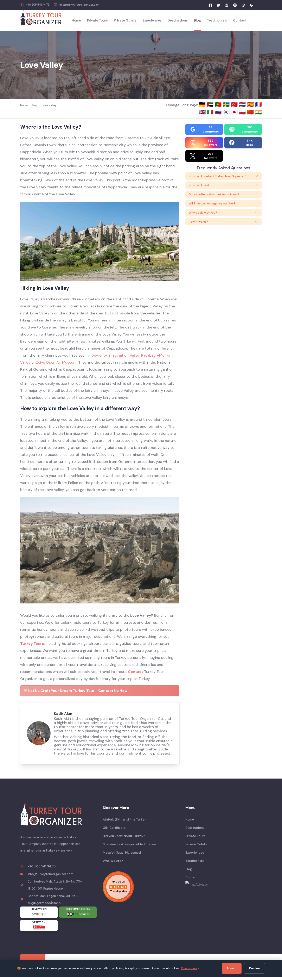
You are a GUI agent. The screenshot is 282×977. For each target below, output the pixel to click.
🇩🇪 (203, 104)
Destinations (178, 20)
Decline (254, 968)
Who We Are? (113, 861)
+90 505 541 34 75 (38, 4)
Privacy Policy (190, 968)
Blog (197, 20)
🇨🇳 (251, 112)
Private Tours (97, 20)
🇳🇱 (243, 104)
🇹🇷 (235, 104)
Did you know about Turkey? (124, 836)
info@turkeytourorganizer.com (79, 4)
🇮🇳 (258, 112)
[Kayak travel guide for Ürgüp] (141, 886)
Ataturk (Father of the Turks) (124, 819)
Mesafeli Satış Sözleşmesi (122, 852)
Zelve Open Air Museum (56, 362)
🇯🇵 (235, 112)
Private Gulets (125, 20)
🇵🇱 (243, 112)
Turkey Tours (32, 643)
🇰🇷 (227, 112)
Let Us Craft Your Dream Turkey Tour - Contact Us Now (77, 690)
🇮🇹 (211, 112)
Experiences (151, 20)
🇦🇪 (211, 104)
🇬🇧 (202, 112)
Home (76, 20)
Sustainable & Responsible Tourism (129, 844)
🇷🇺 (219, 112)
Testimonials (217, 20)
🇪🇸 (251, 104)
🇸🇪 (227, 104)
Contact (239, 20)
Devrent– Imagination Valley (115, 355)
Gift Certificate (114, 828)
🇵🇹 (219, 104)
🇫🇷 (258, 104)
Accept (232, 968)
